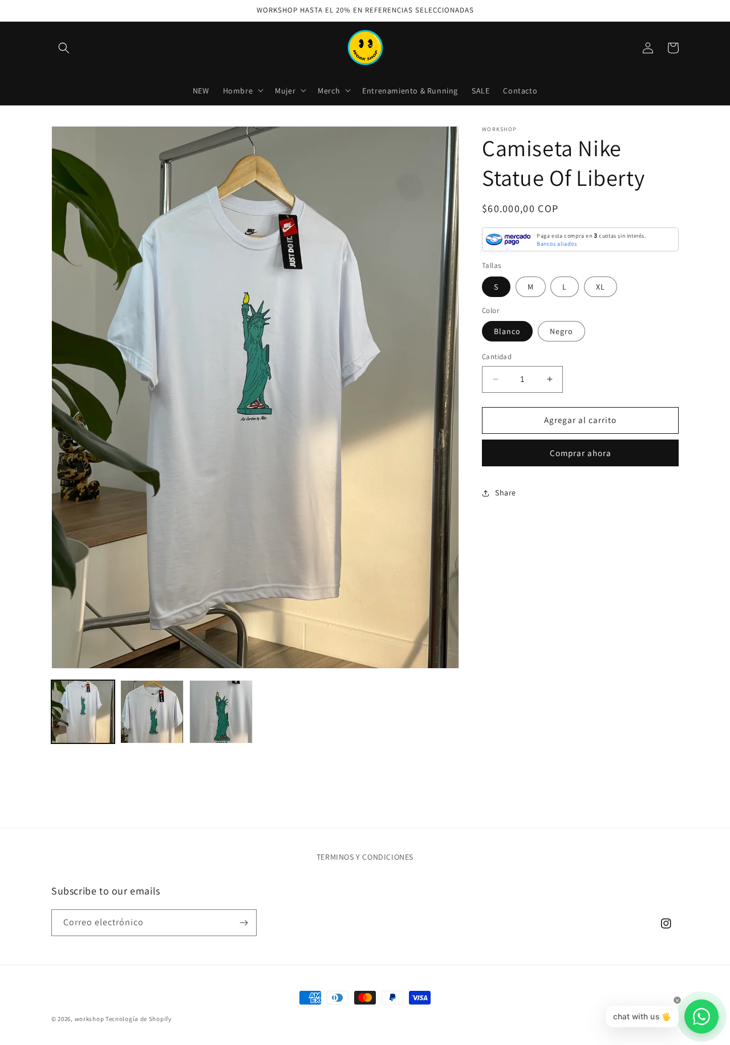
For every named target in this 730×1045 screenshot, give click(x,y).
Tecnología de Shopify (139, 1019)
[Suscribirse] (243, 922)
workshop (89, 1019)
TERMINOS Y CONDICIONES (365, 857)
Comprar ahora (580, 453)
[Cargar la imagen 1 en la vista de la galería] (83, 711)
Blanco (507, 331)
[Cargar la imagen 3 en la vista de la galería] (221, 711)
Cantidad (497, 356)
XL (600, 287)
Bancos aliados (557, 243)
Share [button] (505, 492)
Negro (561, 331)
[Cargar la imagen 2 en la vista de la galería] (152, 711)
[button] (63, 47)
